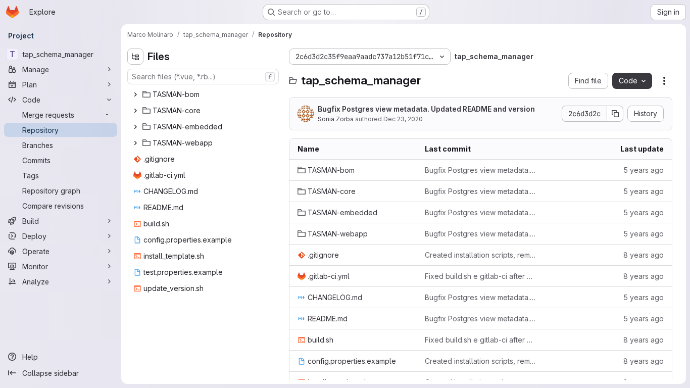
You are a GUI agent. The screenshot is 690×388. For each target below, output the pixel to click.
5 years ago (643, 170)
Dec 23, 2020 (403, 119)
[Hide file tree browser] (135, 56)
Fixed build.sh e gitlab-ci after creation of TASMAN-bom (480, 276)
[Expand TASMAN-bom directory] (135, 94)
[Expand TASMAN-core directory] (135, 111)
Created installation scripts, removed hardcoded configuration (480, 255)
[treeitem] (204, 94)
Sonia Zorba (336, 119)
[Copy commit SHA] (615, 114)
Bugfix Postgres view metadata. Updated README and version (426, 109)
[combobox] (203, 76)
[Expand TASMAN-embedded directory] (135, 127)
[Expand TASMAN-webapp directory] (135, 143)
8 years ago (643, 255)
